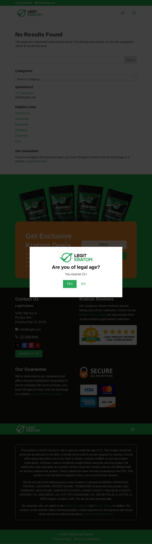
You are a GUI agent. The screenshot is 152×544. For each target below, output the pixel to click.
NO (83, 283)
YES (70, 283)
